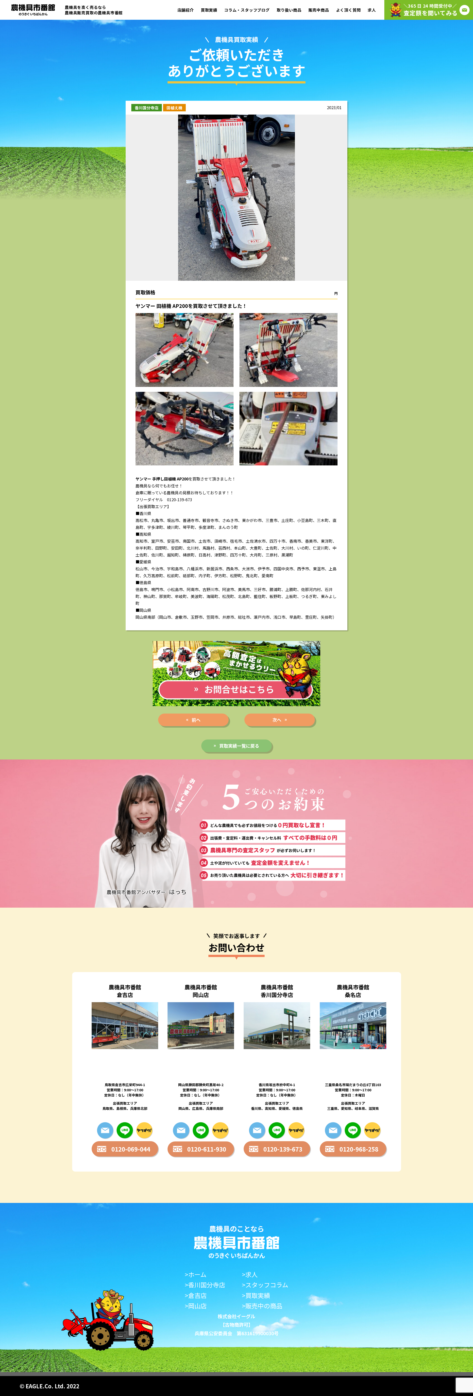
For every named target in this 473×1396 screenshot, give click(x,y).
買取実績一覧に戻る (239, 745)
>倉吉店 (196, 1295)
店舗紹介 (185, 10)
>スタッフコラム (265, 1284)
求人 (372, 10)
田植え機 (174, 108)
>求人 (250, 1274)
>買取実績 (256, 1295)
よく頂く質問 (348, 10)
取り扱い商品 (289, 10)
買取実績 (209, 10)
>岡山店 (196, 1305)
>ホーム (195, 1274)
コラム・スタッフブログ (247, 10)
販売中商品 (318, 10)
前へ (196, 720)
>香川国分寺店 (205, 1284)
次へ (276, 720)
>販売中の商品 (262, 1305)
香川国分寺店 (146, 108)
